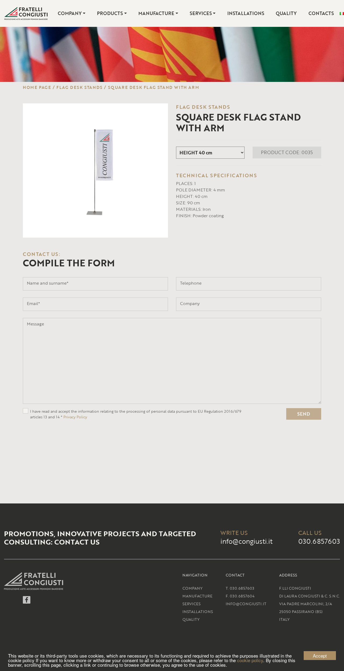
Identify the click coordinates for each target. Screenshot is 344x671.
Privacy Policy (75, 417)
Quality (286, 13)
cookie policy (250, 660)
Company (70, 13)
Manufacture (156, 13)
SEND (303, 414)
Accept (320, 655)
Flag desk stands (79, 87)
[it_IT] (342, 13)
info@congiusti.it (246, 541)
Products (110, 13)
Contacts (321, 13)
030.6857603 (319, 541)
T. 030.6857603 (240, 588)
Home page (37, 87)
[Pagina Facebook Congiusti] (26, 602)
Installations (245, 13)
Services (201, 13)
